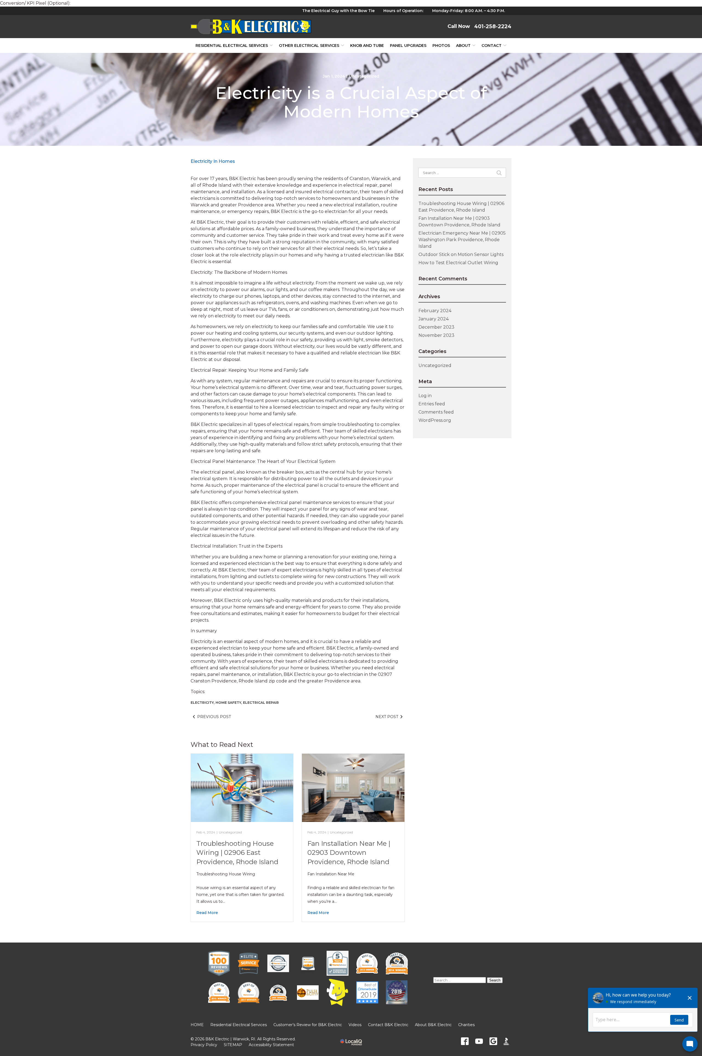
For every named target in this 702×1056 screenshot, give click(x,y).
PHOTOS (441, 45)
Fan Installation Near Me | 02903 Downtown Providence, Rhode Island (348, 852)
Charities (466, 1024)
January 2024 (433, 318)
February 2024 (434, 310)
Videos (355, 1024)
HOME (197, 1024)
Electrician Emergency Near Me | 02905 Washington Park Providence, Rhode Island (462, 239)
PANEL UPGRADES (408, 45)
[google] (493, 1041)
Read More (207, 912)
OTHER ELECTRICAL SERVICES (309, 45)
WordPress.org (434, 420)
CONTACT (492, 45)
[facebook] (465, 1041)
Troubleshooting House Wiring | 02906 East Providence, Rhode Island (237, 852)
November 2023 (436, 335)
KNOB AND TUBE (367, 45)
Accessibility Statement (271, 1044)
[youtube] (479, 1041)
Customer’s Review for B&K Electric (307, 1024)
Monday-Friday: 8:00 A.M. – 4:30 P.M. (468, 10)
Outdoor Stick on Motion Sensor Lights (460, 254)
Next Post (386, 716)
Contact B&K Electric (388, 1024)
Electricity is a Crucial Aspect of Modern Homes (351, 102)
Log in (425, 395)
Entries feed (431, 403)
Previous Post (214, 716)
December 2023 (436, 327)
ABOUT (463, 45)
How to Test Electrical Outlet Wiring (458, 262)
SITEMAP (233, 1044)
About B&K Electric (433, 1024)
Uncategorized (364, 76)
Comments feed (436, 412)
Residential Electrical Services (232, 45)
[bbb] (507, 1041)
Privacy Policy (204, 1044)
